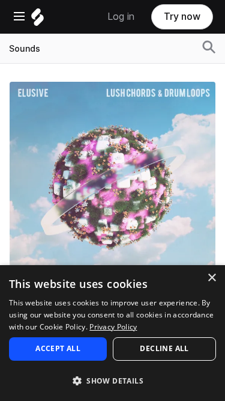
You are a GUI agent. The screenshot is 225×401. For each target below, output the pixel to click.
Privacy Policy (113, 327)
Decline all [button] (164, 348)
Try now (182, 16)
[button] (112, 380)
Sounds (24, 49)
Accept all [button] (57, 348)
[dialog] (112, 333)
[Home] (37, 20)
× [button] (211, 278)
